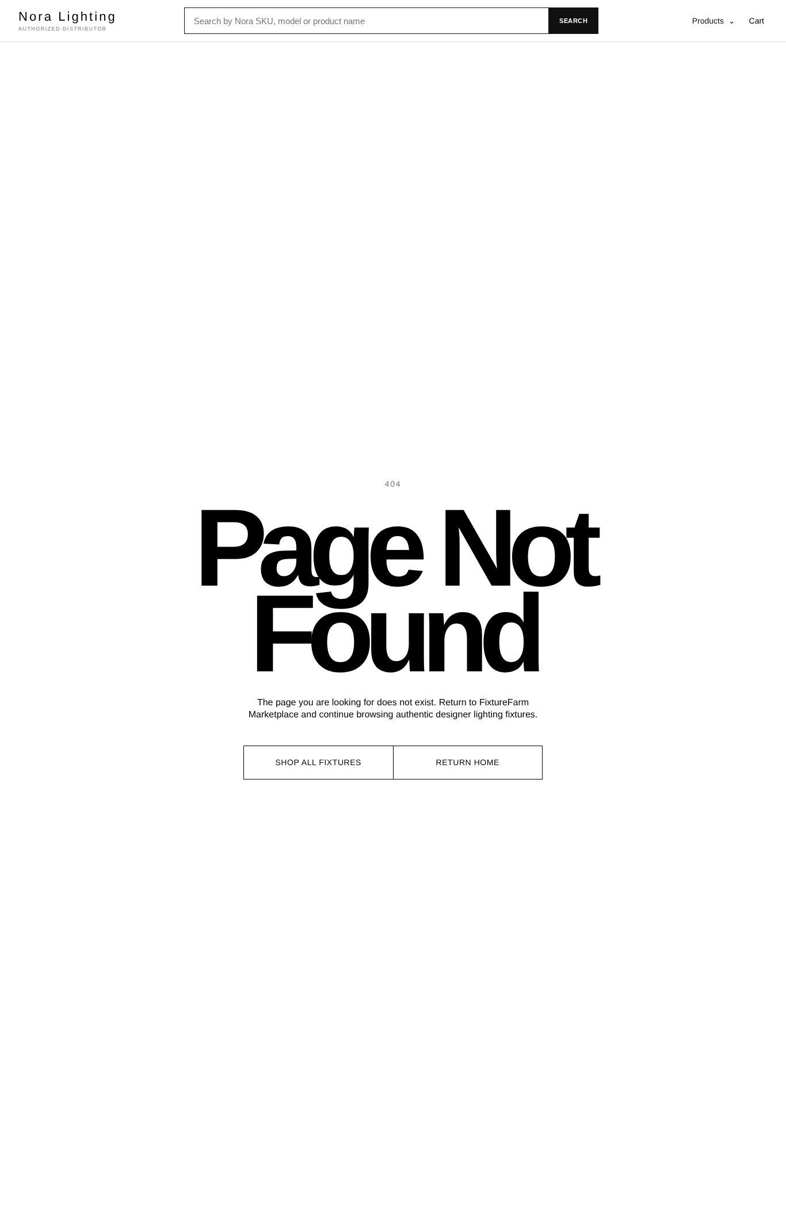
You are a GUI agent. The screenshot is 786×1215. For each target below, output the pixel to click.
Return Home (467, 762)
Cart (756, 20)
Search (573, 20)
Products (713, 20)
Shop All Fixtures (318, 762)
